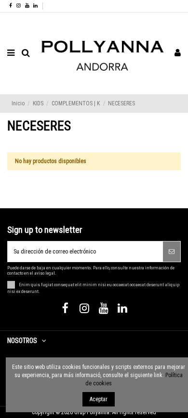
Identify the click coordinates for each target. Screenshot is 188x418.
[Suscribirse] (171, 251)
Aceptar (98, 399)
